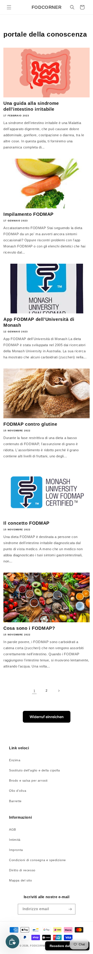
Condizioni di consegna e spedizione (37, 860)
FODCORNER (39, 945)
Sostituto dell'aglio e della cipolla (34, 770)
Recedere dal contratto (67, 946)
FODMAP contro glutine (30, 424)
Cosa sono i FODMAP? (29, 628)
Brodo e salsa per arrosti (28, 780)
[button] (9, 7)
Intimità (15, 839)
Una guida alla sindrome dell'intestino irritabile (31, 106)
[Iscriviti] (70, 909)
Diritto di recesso (22, 870)
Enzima (15, 760)
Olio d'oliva (17, 790)
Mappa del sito (20, 880)
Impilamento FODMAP (28, 214)
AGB (12, 829)
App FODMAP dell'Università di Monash (38, 322)
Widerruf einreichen (47, 716)
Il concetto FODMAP (26, 523)
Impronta (16, 850)
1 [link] (34, 691)
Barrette (15, 801)
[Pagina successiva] (59, 691)
